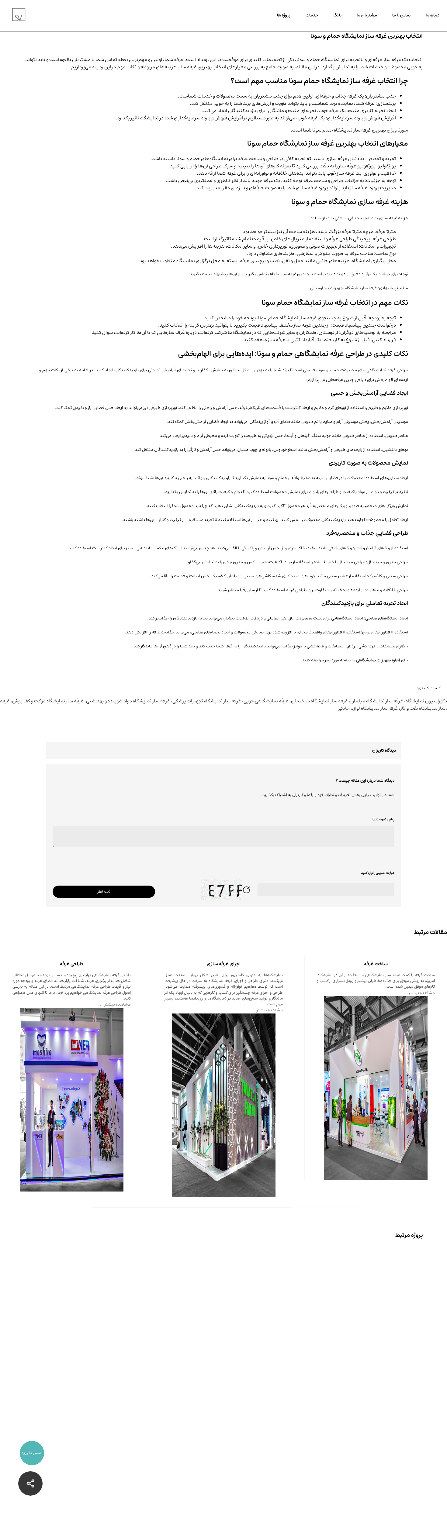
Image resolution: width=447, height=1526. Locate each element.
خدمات (312, 15)
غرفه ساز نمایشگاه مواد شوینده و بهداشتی (128, 701)
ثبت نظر (104, 891)
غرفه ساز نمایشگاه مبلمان (376, 701)
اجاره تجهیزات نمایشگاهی (378, 660)
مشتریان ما (367, 15)
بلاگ (337, 15)
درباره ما (432, 15)
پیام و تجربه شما (383, 819)
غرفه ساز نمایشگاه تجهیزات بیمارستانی (343, 288)
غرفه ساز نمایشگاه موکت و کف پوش (48, 701)
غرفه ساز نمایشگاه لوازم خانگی (368, 708)
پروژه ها (283, 15)
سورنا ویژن (397, 130)
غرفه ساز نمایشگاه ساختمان (319, 701)
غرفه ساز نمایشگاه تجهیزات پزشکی (206, 701)
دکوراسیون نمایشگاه (426, 701)
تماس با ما (401, 15)
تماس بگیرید (32, 1452)
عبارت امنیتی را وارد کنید (377, 873)
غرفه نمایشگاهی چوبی (266, 701)
